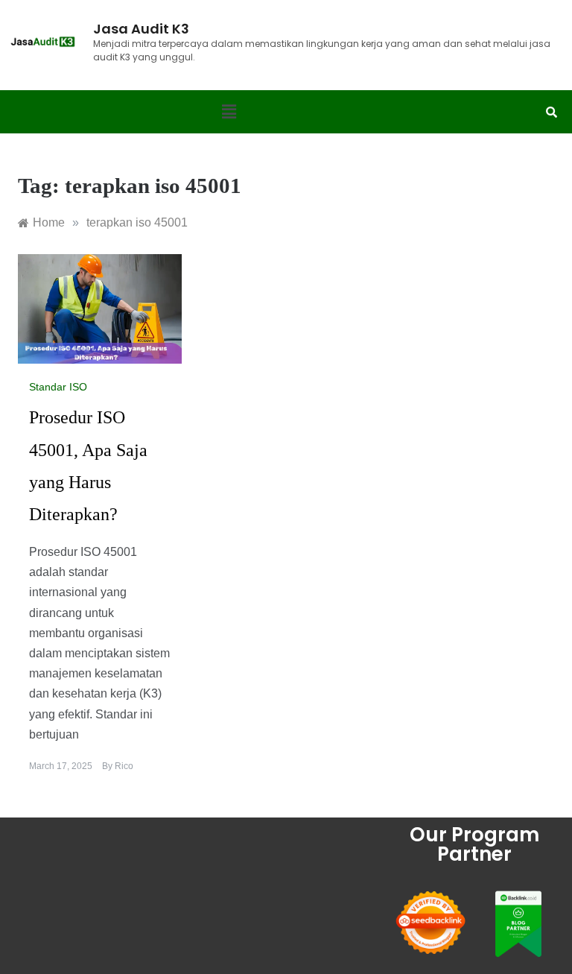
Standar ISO (58, 387)
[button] (228, 112)
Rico (124, 766)
